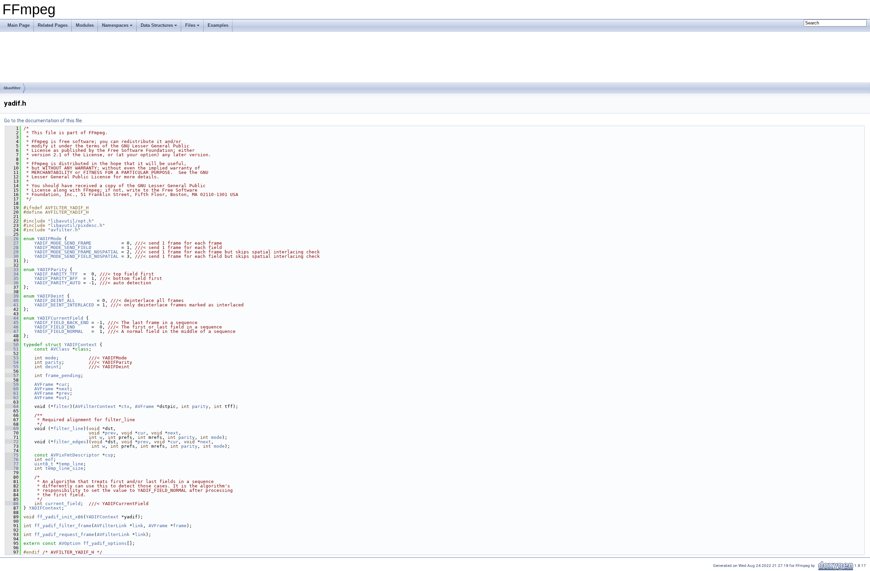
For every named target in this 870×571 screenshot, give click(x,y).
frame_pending (63, 375)
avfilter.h (64, 229)
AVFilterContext (95, 406)
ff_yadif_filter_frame (62, 525)
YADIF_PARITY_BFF (56, 278)
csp (109, 455)
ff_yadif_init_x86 (60, 516)
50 (12, 344)
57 (12, 375)
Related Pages (53, 25)
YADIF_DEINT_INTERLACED (64, 304)
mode (50, 357)
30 (12, 256)
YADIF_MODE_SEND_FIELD (62, 247)
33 (12, 269)
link (137, 525)
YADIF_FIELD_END (54, 326)
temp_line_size (64, 468)
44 (12, 318)
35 (12, 278)
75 (12, 455)
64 (12, 406)
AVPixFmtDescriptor (75, 455)
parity (53, 362)
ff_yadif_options (105, 543)
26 (12, 238)
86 (12, 503)
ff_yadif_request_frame (64, 534)
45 (12, 322)
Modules (85, 25)
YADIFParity (52, 269)
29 (12, 251)
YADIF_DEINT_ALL (54, 300)
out (63, 397)
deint (52, 366)
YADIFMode (49, 238)
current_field (63, 503)
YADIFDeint (50, 296)
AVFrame (43, 384)
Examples (218, 25)
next (64, 388)
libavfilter (12, 88)
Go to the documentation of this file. (43, 120)
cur (63, 384)
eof (49, 459)
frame (180, 525)
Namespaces (115, 25)
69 (12, 428)
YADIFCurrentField (60, 318)
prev (64, 393)
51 (12, 349)
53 (12, 357)
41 (12, 304)
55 (12, 366)
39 (12, 296)
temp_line (71, 463)
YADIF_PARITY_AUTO (57, 282)
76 (12, 459)
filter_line (68, 428)
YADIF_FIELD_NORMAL (58, 331)
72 (12, 441)
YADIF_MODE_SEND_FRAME (62, 243)
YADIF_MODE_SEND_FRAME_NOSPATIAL (76, 251)
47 (12, 331)
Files (190, 25)
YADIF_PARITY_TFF (56, 273)
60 (12, 388)
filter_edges (69, 441)
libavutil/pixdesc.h (76, 225)
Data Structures (157, 25)
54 (12, 362)
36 (12, 282)
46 (12, 326)
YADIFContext (80, 344)
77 (12, 463)
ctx (125, 406)
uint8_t (43, 463)
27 (12, 243)
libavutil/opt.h (71, 221)
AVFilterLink (110, 525)
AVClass (60, 349)
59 (12, 384)
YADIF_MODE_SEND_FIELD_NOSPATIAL (76, 256)
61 (12, 393)
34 (12, 273)
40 (12, 300)
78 (12, 468)
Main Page (18, 25)
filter (61, 406)
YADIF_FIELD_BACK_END (61, 322)
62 (12, 397)
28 (12, 247)
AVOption (70, 543)
